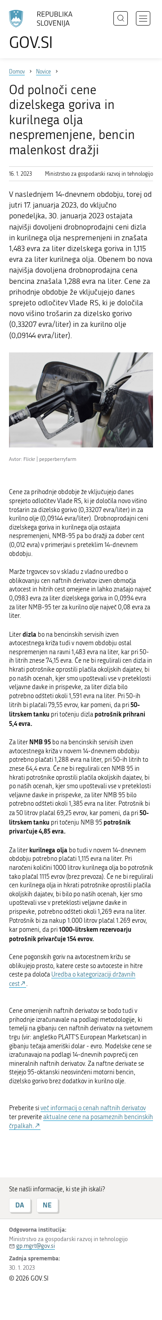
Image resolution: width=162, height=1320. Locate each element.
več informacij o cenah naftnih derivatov (93, 1108)
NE (47, 1205)
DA (19, 1205)
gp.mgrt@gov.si (35, 1245)
